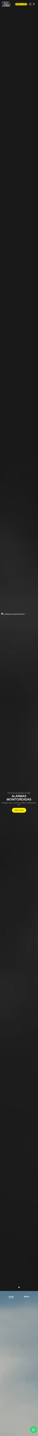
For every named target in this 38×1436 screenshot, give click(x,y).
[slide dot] (19, 1287)
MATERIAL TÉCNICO (21, 4)
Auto (11, 1296)
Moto (26, 1296)
